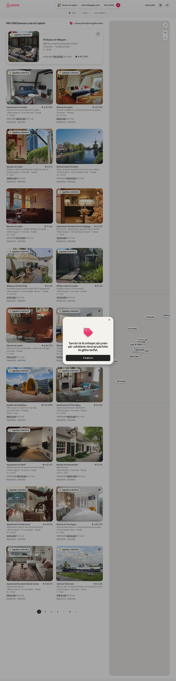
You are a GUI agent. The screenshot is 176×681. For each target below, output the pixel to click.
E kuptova (88, 358)
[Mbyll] (109, 320)
